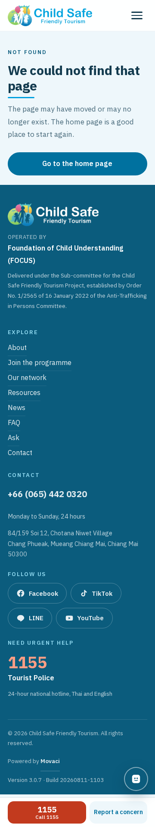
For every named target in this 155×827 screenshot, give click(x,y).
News (16, 408)
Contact (20, 453)
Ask (13, 438)
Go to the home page (77, 163)
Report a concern (118, 812)
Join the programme (39, 363)
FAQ (14, 423)
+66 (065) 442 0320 (47, 494)
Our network (27, 378)
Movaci (50, 764)
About (17, 348)
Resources (24, 393)
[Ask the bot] (136, 779)
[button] (137, 15)
